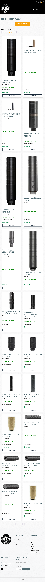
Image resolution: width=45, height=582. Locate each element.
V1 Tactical (24, 579)
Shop (2, 2)
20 (9, 32)
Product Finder (23, 24)
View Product (12, 95)
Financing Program (35, 550)
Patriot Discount (14, 2)
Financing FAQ (34, 552)
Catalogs (18, 542)
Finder (36, 9)
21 (11, 32)
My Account (33, 548)
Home (32, 539)
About (32, 540)
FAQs (17, 544)
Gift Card (6, 2)
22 (13, 32)
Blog (32, 544)
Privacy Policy (18, 539)
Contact (32, 546)
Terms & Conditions (20, 540)
